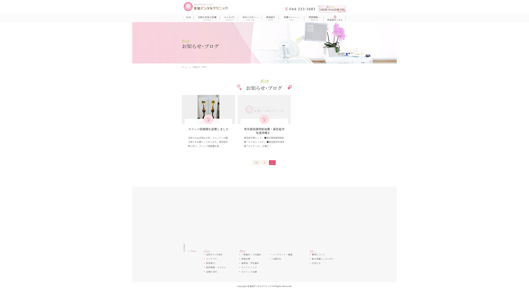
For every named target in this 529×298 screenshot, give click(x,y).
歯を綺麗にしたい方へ (323, 258)
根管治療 (245, 258)
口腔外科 (276, 258)
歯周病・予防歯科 (250, 263)
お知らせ (316, 263)
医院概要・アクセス (216, 267)
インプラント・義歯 (282, 254)
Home (193, 251)
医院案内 (210, 263)
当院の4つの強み (214, 254)
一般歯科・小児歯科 (251, 254)
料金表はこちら (335, 19)
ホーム (184, 67)
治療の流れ (211, 271)
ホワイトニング (249, 267)
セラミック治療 (249, 271)
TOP (188, 17)
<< (256, 162)
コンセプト (211, 258)
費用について (318, 254)
